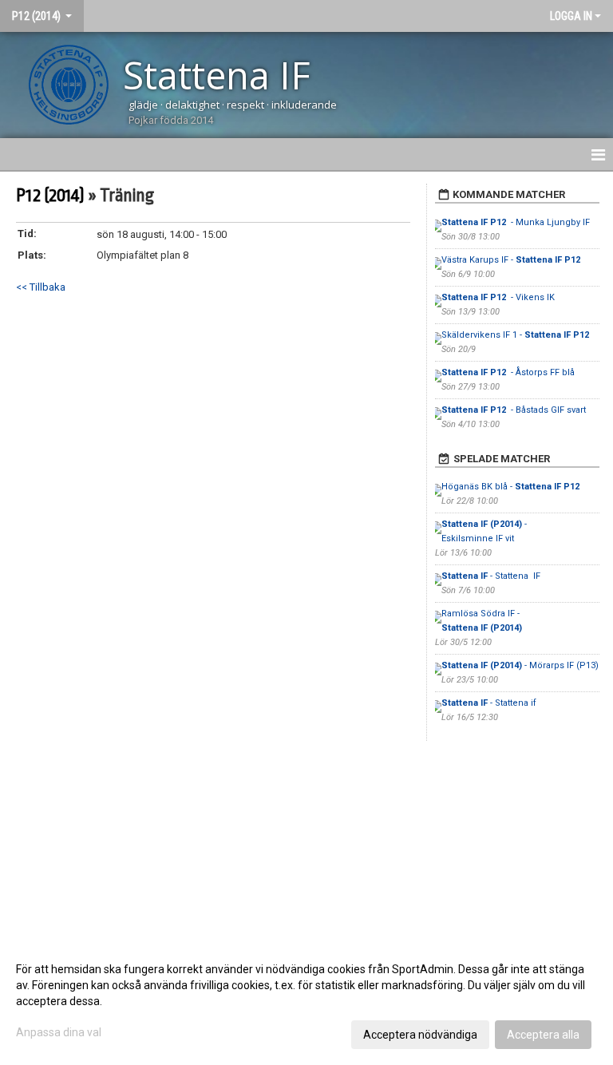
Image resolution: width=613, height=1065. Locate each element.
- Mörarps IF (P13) (520, 665)
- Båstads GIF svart (513, 410)
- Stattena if (488, 703)
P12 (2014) (50, 195)
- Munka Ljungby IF (516, 222)
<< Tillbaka (40, 287)
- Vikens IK (499, 297)
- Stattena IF (492, 576)
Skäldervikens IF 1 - (516, 335)
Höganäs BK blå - (511, 486)
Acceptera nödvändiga (420, 1034)
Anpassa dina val (58, 1032)
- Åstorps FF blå (508, 372)
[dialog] (306, 1001)
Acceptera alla (543, 1034)
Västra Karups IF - (512, 260)
